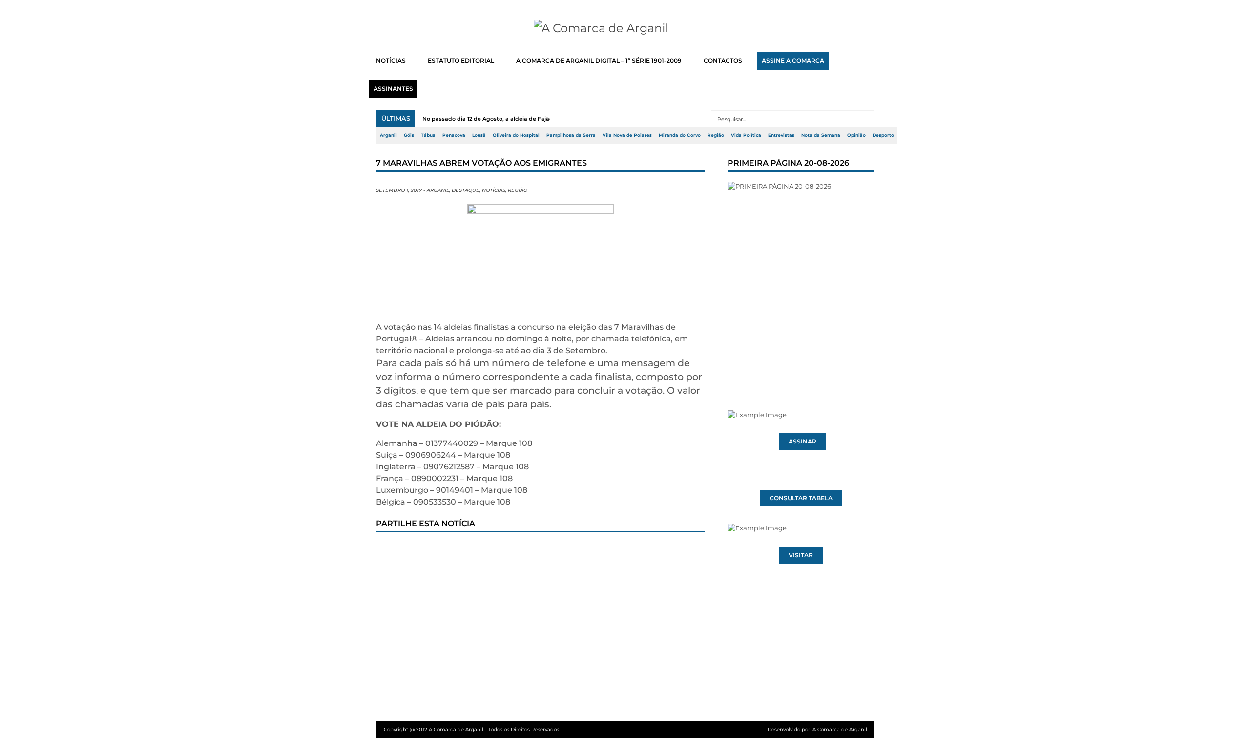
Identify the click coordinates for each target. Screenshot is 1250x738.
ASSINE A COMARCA (793, 60)
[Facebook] (392, 551)
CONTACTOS (723, 60)
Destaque (465, 190)
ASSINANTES (393, 88)
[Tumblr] (489, 551)
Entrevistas (781, 135)
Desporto (883, 135)
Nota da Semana (820, 135)
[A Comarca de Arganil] (625, 28)
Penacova (453, 135)
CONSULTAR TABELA (801, 498)
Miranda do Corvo (680, 135)
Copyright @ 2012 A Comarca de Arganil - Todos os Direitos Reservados (471, 729)
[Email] (585, 551)
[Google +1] (456, 551)
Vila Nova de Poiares (627, 135)
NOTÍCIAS (391, 60)
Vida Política (746, 135)
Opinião (856, 135)
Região (716, 135)
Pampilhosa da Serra (571, 135)
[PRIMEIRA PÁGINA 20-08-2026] (801, 277)
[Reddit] (553, 551)
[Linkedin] (521, 551)
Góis (409, 135)
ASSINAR (802, 441)
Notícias (493, 190)
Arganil (388, 135)
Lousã (479, 135)
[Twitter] (424, 551)
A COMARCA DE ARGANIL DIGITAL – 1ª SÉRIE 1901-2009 (599, 60)
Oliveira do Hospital (516, 135)
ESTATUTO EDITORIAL (461, 60)
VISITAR (801, 555)
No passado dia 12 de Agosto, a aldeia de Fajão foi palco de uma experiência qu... (535, 118)
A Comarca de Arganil (839, 729)
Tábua (428, 135)
